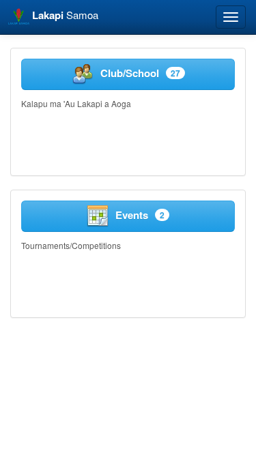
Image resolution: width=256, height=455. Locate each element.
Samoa (65, 15)
